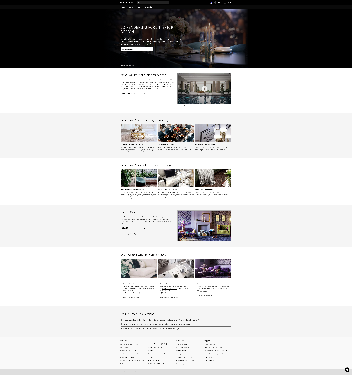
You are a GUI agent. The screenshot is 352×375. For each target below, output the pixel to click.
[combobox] (153, 2)
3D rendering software (161, 84)
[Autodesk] (126, 2)
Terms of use (152, 372)
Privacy (122, 372)
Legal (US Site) (161, 372)
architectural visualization (169, 288)
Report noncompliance (142, 372)
